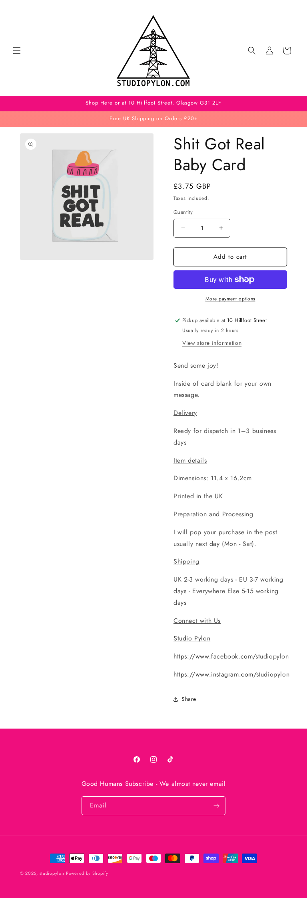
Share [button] (188, 699)
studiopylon (52, 873)
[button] (17, 50)
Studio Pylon (191, 638)
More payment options (230, 298)
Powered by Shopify (87, 873)
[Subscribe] (216, 805)
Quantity (183, 212)
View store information (211, 343)
